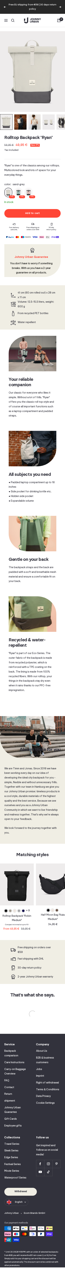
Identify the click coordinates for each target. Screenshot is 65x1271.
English (19, 1202)
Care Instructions (14, 1062)
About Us (41, 1051)
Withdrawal (20, 1191)
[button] (6, 122)
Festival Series (12, 1164)
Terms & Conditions (47, 1089)
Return (8, 1094)
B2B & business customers (45, 1060)
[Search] (12, 20)
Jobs (39, 1069)
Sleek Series (11, 1150)
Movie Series (11, 1171)
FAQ (6, 1080)
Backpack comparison (11, 1053)
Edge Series (11, 1157)
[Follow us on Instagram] (48, 1164)
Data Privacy (43, 1096)
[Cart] (59, 20)
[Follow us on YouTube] (40, 1172)
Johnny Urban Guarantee (12, 1110)
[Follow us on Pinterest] (56, 1164)
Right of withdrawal (47, 1082)
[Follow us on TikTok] (48, 1172)
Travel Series (11, 1144)
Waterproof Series (15, 1178)
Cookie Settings (45, 1103)
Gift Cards (10, 1119)
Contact (9, 1087)
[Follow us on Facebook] (40, 1164)
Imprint (40, 1076)
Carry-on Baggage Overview (15, 1071)
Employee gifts (13, 1126)
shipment (9, 1101)
